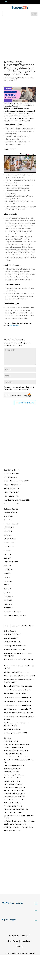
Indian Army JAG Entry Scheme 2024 (16, 615)
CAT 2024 (7, 577)
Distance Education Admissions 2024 (16, 481)
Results (24, 626)
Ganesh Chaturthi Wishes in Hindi (15, 793)
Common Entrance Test (12, 642)
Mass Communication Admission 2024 (17, 500)
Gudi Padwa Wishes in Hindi (13, 754)
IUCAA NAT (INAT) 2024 (12, 612)
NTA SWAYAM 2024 (11, 562)
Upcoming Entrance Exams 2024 (15, 646)
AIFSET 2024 (8, 608)
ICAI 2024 (7, 573)
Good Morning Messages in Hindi (15, 824)
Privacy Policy (12, 941)
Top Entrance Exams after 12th (14, 649)
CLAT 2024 (8, 558)
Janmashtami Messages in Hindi (14, 797)
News (31, 626)
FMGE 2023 (8, 604)
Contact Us (14, 935)
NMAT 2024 (8, 531)
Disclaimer (25, 941)
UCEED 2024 (8, 596)
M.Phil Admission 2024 (11, 504)
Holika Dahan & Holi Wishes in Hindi (16, 757)
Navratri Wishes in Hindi (12, 781)
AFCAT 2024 (8, 520)
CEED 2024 (7, 593)
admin (8, 78)
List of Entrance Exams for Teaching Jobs (17, 697)
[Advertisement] (20, 36)
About (24, 935)
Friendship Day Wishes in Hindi (14, 775)
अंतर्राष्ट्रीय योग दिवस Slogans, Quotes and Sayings (19, 821)
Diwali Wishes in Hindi (11, 772)
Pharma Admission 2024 (12, 485)
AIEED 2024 (8, 600)
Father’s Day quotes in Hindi (13, 812)
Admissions (15, 626)
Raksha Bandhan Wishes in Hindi (15, 800)
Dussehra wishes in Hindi (12, 778)
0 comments (13, 80)
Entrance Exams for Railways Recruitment (18, 701)
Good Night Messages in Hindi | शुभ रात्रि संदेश (19, 827)
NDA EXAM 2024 (9, 539)
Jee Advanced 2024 (10, 512)
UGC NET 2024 (9, 543)
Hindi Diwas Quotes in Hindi (13, 784)
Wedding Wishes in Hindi (12, 830)
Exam (7, 626)
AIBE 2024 (7, 566)
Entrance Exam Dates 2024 (13, 729)
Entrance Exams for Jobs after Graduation (18, 686)
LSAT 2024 (8, 554)
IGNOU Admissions (10, 477)
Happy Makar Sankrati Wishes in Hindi (16, 744)
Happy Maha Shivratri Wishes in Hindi (16, 750)
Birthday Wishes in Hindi (12, 803)
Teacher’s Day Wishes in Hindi (14, 790)
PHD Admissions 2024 (11, 473)
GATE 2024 (7, 550)
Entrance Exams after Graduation (15, 694)
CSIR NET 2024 (9, 547)
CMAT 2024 (8, 535)
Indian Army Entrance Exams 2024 (15, 733)
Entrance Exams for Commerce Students (17, 690)
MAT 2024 (7, 589)
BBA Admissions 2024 (11, 488)
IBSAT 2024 (8, 581)
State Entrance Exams (11, 638)
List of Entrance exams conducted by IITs (17, 709)
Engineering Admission (11, 492)
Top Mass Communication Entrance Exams (18, 713)
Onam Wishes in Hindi (11, 741)
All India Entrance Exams (12, 634)
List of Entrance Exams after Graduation (17, 705)
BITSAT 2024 (8, 516)
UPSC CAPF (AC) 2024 (11, 524)
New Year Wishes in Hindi (12, 769)
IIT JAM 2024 (8, 570)
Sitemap (20, 946)
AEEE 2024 (7, 585)
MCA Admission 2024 (11, 496)
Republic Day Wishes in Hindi (13, 747)
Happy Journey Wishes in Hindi (14, 765)
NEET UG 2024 (9, 527)
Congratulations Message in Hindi (15, 787)
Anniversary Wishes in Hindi (13, 806)
